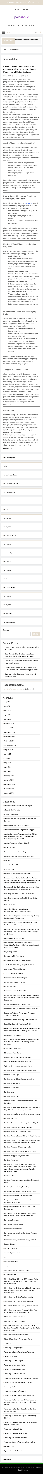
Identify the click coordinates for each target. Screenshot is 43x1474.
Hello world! (29, 689)
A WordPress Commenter (13, 689)
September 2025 (10, 745)
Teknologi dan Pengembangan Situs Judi (18, 1382)
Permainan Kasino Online (13, 1229)
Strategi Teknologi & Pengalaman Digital (18, 1339)
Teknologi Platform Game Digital (15, 1433)
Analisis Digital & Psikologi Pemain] (16, 825)
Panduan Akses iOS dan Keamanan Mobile (19, 1079)
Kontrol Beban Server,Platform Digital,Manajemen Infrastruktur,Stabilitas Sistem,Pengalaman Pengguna (21, 1042)
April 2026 (7, 715)
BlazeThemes (22, 1470)
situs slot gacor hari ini (12, 484)
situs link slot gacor (11, 475)
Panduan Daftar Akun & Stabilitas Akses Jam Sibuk (22, 1114)
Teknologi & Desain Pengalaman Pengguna (19, 1352)
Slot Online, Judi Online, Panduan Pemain (18, 1297)
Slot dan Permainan (11, 1262)
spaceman (7, 613)
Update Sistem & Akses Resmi (14, 1451)
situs (6, 509)
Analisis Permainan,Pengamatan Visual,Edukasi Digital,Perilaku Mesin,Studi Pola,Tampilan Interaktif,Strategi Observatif (20, 836)
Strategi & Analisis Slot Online (14, 1317)
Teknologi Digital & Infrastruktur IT (16, 1391)
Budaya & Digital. (10, 847)
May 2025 (7, 763)
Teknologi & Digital (10, 1356)
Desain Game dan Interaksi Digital (16, 852)
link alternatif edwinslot (12, 1048)
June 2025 (7, 758)
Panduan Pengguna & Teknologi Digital (17, 1147)
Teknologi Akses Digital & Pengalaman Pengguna (21, 1378)
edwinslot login (9, 869)
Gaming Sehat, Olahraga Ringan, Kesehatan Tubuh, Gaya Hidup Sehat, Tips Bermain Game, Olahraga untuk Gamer (21, 931)
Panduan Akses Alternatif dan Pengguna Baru (20, 1070)
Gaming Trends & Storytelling (14, 938)
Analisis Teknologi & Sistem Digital (16, 843)
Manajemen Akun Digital (12, 1053)
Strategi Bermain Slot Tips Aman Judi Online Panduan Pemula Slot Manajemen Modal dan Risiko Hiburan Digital (22, 1328)
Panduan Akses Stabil (11, 1088)
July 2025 (7, 754)
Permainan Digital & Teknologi (14, 1224)
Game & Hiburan (10, 905)
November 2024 (9, 789)
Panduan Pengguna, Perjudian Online (16, 1156)
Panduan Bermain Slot (12, 1096)
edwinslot (7, 861)
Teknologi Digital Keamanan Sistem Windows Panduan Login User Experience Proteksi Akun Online (20, 1402)
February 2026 (9, 724)
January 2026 (8, 728)
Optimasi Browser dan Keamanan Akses (18, 1066)
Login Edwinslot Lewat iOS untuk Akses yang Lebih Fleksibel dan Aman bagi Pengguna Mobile (19, 2)
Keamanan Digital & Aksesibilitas (15, 991)
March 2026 (8, 719)
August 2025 (8, 750)
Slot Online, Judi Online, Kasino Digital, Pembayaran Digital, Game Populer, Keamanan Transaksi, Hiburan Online (22, 1290)
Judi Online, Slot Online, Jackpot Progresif (19, 965)
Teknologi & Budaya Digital (13, 1348)
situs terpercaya (9, 587)
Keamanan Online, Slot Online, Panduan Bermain (21, 1009)
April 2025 (7, 767)
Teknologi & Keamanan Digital (14, 1365)
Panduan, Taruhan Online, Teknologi (16, 1187)
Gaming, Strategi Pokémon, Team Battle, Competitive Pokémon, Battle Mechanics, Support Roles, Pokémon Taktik (21, 945)
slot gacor (7, 527)
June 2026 (7, 706)
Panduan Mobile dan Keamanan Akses (17, 1132)
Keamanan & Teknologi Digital (14, 982)
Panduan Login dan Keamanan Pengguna (18, 1127)
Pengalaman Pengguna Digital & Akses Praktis (20, 1191)
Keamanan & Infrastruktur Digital (15, 978)
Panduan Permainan (11, 1160)
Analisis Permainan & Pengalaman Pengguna (19, 830)
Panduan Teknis (9, 1176)
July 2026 (7, 702)
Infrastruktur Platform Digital (14, 956)
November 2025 (9, 737)
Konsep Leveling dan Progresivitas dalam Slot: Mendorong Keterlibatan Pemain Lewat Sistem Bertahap (19, 69)
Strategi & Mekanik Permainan (14, 1321)
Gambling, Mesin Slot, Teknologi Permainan (19, 894)
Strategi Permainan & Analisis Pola (16, 1335)
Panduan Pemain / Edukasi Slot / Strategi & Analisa (22, 1136)
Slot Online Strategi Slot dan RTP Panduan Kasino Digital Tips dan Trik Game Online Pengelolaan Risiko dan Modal (21, 1281)
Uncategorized (9, 1446)
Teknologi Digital (10, 1387)
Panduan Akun (9, 1092)
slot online (29, 203)
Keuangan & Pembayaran (12, 1035)
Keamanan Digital (10, 986)
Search (6, 630)
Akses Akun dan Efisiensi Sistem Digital (18, 806)
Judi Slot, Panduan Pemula (13, 973)
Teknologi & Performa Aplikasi (14, 1374)
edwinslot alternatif (11, 865)
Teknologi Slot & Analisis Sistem (15, 1438)
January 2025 (8, 780)
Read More (6, 448)
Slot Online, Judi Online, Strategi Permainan (19, 1301)
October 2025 (9, 741)
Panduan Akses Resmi (12, 1083)
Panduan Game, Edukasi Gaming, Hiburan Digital (21, 1123)
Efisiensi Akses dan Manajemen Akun (17, 874)
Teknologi (7, 1343)
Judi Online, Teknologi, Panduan (15, 969)
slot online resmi (10, 1275)
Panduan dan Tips (10, 1118)
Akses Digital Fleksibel (12, 810)
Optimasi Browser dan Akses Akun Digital (18, 1062)
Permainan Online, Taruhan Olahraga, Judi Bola (20, 1240)
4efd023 (8, 76)
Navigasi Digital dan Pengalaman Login (17, 1057)
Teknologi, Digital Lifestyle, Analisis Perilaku (19, 1442)
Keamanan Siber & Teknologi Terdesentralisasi (20, 1020)
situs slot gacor (9, 492)
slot (5, 501)
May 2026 (7, 710)
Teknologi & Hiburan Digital (13, 1361)
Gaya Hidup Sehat (10, 952)
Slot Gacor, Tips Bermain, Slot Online (17, 1270)
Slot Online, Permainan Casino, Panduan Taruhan (21, 1306)
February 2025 (9, 776)
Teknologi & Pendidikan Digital (14, 1369)
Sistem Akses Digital (11, 1249)
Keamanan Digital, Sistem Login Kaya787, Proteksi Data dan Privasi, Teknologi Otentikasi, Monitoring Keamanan (21, 997)
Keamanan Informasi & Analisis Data (17, 1004)
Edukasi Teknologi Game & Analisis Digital (19, 856)
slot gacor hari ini (10, 536)
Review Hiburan (9, 1244)
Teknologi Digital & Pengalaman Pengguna (19, 1395)
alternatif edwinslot (11, 814)
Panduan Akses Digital (12, 1075)
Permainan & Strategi (11, 1220)
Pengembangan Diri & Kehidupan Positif (18, 1196)
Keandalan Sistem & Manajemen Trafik (17, 1024)
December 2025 (9, 732)
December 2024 (9, 784)
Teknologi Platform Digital (13, 1429)
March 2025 (8, 771)
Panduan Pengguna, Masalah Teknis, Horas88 (20, 1151)
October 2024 (9, 793)
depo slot (7, 518)
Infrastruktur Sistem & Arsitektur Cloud (17, 960)
